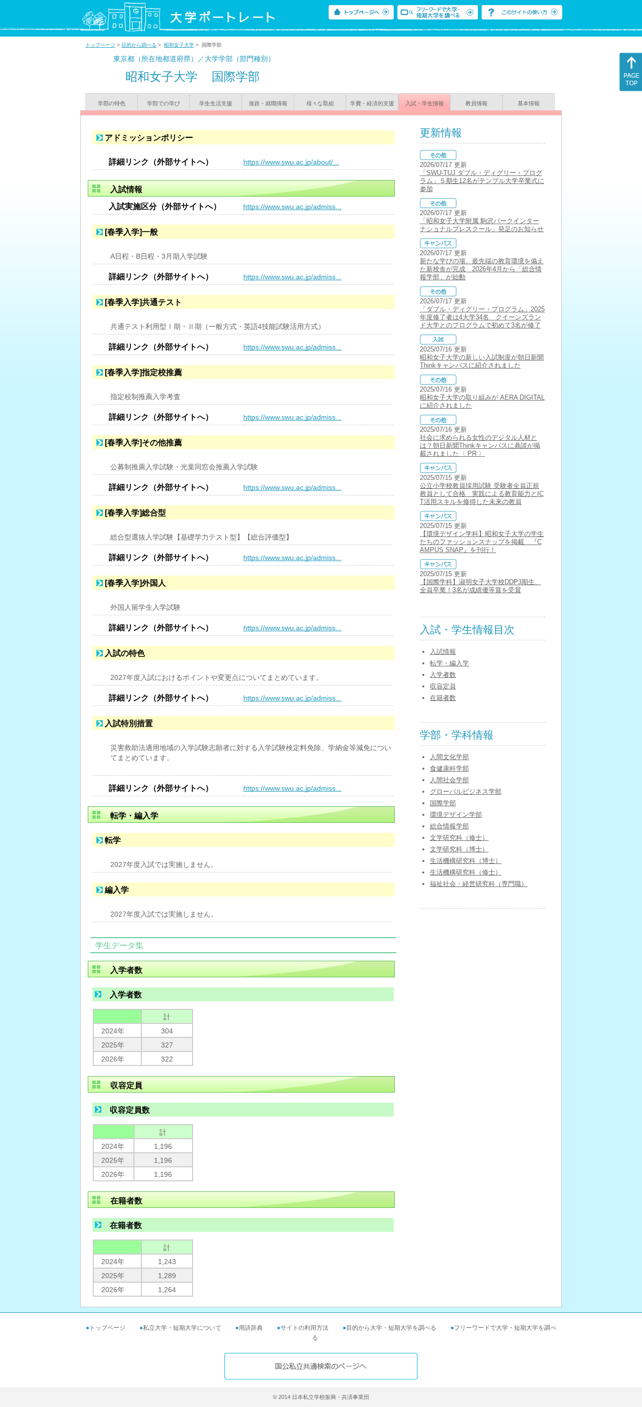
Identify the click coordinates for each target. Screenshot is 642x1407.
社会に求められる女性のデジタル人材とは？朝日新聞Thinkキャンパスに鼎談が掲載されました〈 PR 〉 (480, 445)
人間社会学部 (449, 780)
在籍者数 (443, 697)
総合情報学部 (449, 826)
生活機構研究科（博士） (466, 860)
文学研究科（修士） (459, 837)
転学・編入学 (449, 663)
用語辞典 (251, 1327)
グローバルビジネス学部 (466, 791)
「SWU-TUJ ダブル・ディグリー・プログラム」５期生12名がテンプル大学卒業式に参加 (482, 181)
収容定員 (443, 686)
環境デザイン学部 (456, 814)
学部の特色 (111, 103)
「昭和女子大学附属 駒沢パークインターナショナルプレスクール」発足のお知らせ (482, 225)
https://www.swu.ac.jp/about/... (291, 162)
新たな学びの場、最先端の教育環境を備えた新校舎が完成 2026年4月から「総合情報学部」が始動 (482, 269)
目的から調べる (138, 45)
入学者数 (443, 674)
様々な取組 (320, 103)
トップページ (100, 45)
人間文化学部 (449, 757)
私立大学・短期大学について (182, 1327)
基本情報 (529, 103)
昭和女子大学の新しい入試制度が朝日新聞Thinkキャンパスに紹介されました (482, 361)
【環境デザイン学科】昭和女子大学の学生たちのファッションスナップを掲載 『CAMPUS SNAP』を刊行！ (482, 542)
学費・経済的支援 (372, 103)
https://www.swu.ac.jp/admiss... (292, 207)
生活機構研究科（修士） (466, 872)
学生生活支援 (215, 103)
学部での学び (163, 103)
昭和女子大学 (179, 45)
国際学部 (443, 803)
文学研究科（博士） (459, 849)
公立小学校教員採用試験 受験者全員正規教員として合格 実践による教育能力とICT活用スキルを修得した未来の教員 (482, 493)
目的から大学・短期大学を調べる (391, 1327)
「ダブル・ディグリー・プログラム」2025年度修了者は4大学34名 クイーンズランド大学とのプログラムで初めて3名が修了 (482, 317)
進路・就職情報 (268, 103)
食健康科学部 (449, 768)
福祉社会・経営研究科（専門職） (479, 884)
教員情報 (476, 103)
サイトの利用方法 (304, 1327)
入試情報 (443, 651)
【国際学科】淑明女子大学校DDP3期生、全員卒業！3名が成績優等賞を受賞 (480, 586)
